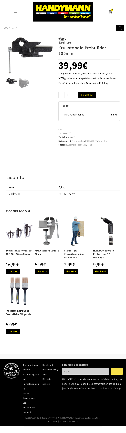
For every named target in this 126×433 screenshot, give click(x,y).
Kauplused (47, 365)
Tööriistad (102, 141)
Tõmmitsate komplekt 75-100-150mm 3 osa (19, 252)
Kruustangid (70, 144)
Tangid (90, 144)
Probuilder (81, 144)
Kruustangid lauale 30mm (47, 252)
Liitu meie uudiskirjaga (75, 364)
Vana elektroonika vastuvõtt (29, 407)
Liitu (116, 371)
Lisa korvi (87, 95)
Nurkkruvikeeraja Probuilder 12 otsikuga (103, 254)
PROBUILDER (91, 141)
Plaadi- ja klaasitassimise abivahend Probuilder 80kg (74, 255)
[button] (16, 11)
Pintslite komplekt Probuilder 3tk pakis (18, 312)
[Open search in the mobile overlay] (63, 28)
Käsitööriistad (78, 141)
